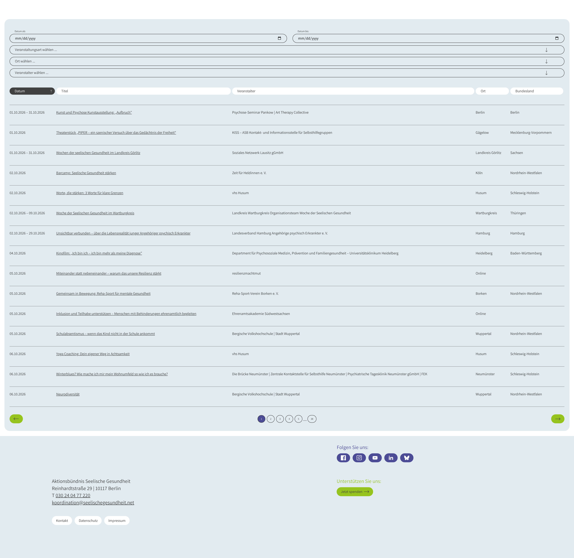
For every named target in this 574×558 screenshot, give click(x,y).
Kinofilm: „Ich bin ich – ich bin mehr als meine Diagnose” (99, 253)
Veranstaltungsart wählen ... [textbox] (36, 49)
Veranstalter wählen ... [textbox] (31, 72)
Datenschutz (88, 520)
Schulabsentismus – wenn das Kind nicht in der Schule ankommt (105, 333)
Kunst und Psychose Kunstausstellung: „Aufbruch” (94, 112)
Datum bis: (303, 31)
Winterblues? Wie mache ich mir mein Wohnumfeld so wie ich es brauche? (112, 374)
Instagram (359, 457)
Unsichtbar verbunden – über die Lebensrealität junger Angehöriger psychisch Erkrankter (123, 233)
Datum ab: (20, 31)
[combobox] (287, 50)
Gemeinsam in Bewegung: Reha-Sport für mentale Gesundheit (103, 293)
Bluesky (406, 457)
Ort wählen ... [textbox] (25, 61)
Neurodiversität (68, 394)
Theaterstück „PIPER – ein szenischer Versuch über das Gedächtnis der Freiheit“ (116, 132)
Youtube (375, 457)
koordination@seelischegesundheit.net (93, 502)
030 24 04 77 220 (73, 495)
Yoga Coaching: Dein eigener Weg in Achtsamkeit (93, 353)
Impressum (117, 520)
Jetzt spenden (548, 538)
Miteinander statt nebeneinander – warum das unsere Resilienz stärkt (108, 273)
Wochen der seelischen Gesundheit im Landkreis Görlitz (98, 152)
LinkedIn (391, 457)
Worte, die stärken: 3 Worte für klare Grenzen (89, 193)
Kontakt (62, 520)
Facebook (343, 457)
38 (312, 418)
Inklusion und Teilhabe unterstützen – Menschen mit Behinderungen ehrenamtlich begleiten (126, 313)
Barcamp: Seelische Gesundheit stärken (86, 173)
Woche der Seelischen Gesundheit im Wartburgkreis (95, 213)
